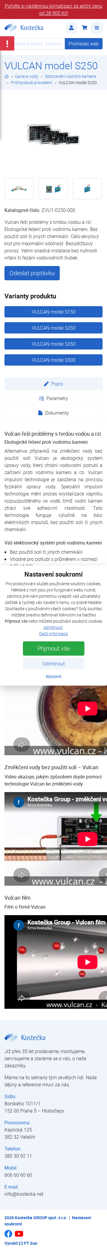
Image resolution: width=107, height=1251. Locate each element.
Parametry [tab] (57, 398)
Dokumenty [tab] (57, 413)
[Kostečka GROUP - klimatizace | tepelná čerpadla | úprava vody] (6, 76)
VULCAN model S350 (53, 344)
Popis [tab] (57, 383)
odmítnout (53, 627)
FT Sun (30, 1243)
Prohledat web (84, 43)
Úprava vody (26, 76)
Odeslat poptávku (32, 273)
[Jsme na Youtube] (19, 1236)
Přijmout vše (53, 648)
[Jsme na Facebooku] (8, 1236)
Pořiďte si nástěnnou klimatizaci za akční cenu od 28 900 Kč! (53, 9)
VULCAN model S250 (53, 328)
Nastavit (54, 676)
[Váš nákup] (84, 27)
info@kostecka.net (23, 1194)
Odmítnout (54, 663)
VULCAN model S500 (53, 360)
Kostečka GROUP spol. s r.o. (41, 1217)
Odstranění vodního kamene (70, 76)
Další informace (53, 633)
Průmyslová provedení (31, 82)
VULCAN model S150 (53, 312)
